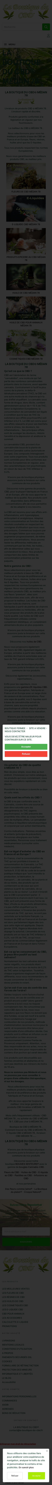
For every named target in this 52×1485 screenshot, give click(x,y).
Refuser (14, 1475)
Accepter (36, 1475)
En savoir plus (26, 1467)
